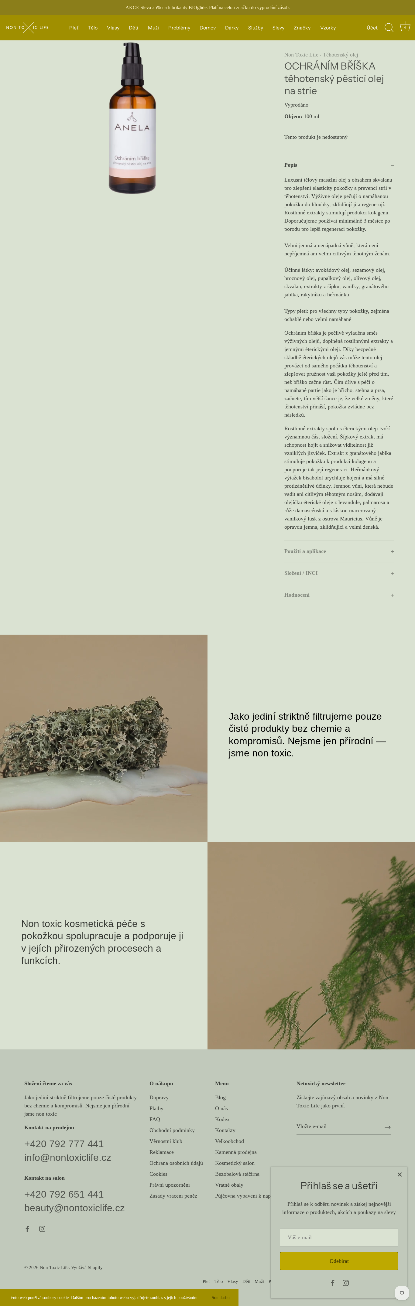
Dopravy (159, 1098)
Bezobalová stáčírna (237, 1174)
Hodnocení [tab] (297, 595)
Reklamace (161, 1152)
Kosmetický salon (235, 1163)
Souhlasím (221, 1297)
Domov (208, 28)
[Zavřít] (399, 1174)
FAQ (154, 1120)
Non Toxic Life (301, 55)
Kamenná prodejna (236, 1152)
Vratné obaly (229, 1185)
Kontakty (225, 1130)
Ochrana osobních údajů (176, 1163)
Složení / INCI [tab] (301, 573)
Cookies (158, 1174)
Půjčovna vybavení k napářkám (249, 1196)
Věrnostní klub (165, 1141)
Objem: (293, 116)
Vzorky (328, 28)
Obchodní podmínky (172, 1130)
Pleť (73, 28)
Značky (302, 28)
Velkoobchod (229, 1141)
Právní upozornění (169, 1185)
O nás (221, 1109)
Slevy (278, 28)
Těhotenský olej (340, 55)
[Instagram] (346, 1282)
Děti (133, 28)
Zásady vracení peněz (173, 1196)
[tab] (339, 358)
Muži (153, 28)
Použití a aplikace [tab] (305, 551)
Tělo (93, 28)
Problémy (179, 28)
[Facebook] (333, 1282)
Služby (255, 28)
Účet (372, 28)
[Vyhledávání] (389, 27)
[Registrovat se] (388, 1127)
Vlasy (113, 28)
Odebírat (339, 1261)
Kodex (222, 1120)
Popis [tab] (290, 165)
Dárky (231, 28)
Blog (220, 1098)
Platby (156, 1109)
